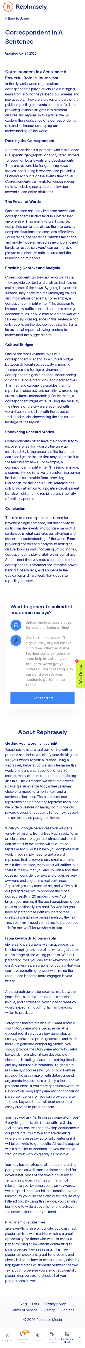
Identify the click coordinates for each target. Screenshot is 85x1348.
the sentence (36, 237)
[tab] (7, 1338)
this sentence (61, 319)
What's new (79, 672)
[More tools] (79, 1338)
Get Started (42, 698)
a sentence (55, 560)
